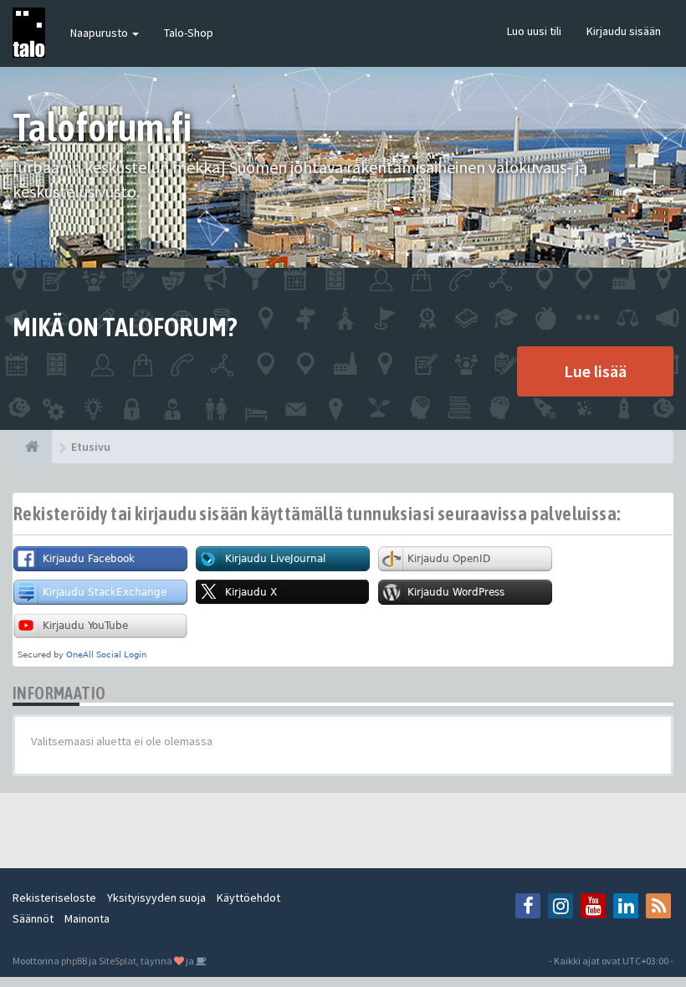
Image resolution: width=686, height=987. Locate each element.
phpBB (74, 960)
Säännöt (33, 918)
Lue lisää (595, 371)
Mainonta (87, 918)
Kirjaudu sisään (623, 30)
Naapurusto (100, 32)
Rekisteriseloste (54, 897)
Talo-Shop (188, 32)
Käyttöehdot (248, 897)
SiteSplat (117, 960)
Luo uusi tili (534, 30)
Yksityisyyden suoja (156, 897)
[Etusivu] (32, 446)
